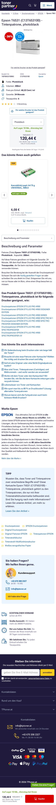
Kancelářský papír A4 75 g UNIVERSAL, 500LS (23, 186)
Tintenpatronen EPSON (43, 534)
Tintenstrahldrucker (13, 538)
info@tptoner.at (18, 589)
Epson (41, 76)
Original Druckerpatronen (16, 530)
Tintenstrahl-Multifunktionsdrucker (20, 541)
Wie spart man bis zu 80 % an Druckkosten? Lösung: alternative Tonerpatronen (28, 389)
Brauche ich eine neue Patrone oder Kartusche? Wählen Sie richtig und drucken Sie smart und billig (29, 357)
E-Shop (15, 13)
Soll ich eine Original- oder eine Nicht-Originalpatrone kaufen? (28, 364)
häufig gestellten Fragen (30, 275)
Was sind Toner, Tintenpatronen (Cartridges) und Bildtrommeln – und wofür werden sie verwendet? (26, 370)
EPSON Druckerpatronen (36, 526)
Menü (49, 5)
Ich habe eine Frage (17, 596)
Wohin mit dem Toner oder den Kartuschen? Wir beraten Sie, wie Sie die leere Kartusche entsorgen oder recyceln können (29, 378)
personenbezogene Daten (39, 678)
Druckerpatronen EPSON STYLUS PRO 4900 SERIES (24, 315)
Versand (34, 142)
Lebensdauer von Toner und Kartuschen (22, 385)
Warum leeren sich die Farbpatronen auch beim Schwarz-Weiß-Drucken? (25, 396)
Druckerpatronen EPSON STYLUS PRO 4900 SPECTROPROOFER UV (21, 334)
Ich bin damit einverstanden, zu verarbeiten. (27, 679)
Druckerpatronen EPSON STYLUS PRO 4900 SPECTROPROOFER (21, 328)
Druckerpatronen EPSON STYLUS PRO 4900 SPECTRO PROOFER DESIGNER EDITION (25, 322)
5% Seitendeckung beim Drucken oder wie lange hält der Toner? (28, 351)
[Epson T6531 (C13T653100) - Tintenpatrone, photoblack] (28, 62)
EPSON (40, 13)
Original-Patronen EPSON (16, 534)
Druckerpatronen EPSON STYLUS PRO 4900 (21, 306)
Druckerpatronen (28, 13)
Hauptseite (6, 13)
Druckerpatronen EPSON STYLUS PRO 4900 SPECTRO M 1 (27, 318)
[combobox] (28, 121)
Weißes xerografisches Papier (18, 545)
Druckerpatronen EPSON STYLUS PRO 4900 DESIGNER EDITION (26, 311)
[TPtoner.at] (9, 5)
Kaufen (41, 799)
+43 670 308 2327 (19, 581)
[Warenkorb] (35, 5)
